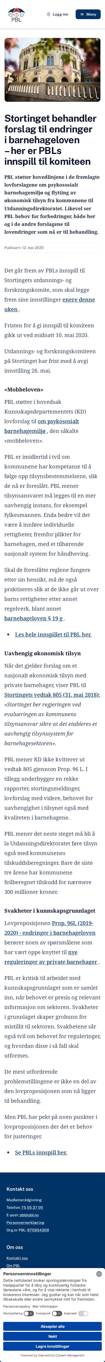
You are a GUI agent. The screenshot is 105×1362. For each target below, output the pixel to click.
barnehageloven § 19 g (34, 618)
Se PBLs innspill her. (41, 1152)
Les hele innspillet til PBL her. (53, 634)
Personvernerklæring (25, 1222)
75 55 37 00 (32, 1207)
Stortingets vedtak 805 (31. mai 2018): (52, 694)
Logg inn (60, 14)
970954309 (38, 1230)
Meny (91, 14)
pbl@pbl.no (29, 1215)
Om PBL (13, 1265)
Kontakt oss (17, 1258)
